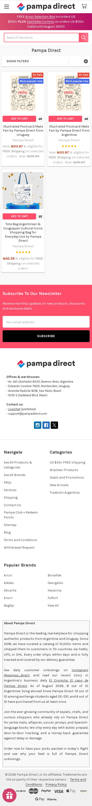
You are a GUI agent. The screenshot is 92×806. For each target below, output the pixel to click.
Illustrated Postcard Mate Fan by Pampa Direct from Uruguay (23, 130)
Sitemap (10, 525)
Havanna (54, 590)
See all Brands (14, 475)
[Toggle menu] (6, 6)
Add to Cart (19, 118)
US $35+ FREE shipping (67, 462)
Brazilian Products (64, 470)
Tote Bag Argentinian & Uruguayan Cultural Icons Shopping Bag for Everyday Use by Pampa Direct (23, 232)
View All (53, 605)
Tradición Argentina (64, 493)
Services (10, 490)
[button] (86, 61)
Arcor (8, 575)
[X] (54, 425)
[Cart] (85, 6)
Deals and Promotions (67, 477)
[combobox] (46, 37)
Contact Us (12, 505)
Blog (7, 532)
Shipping (10, 498)
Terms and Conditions (20, 540)
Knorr (8, 598)
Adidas (9, 583)
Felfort (53, 598)
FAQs (8, 482)
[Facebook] (46, 425)
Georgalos (55, 583)
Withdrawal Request (19, 548)
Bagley (9, 605)
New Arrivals (59, 485)
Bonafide (54, 575)
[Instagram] (37, 425)
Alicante (10, 590)
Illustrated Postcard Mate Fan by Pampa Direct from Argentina (69, 130)
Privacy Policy (56, 784)
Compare (40, 119)
